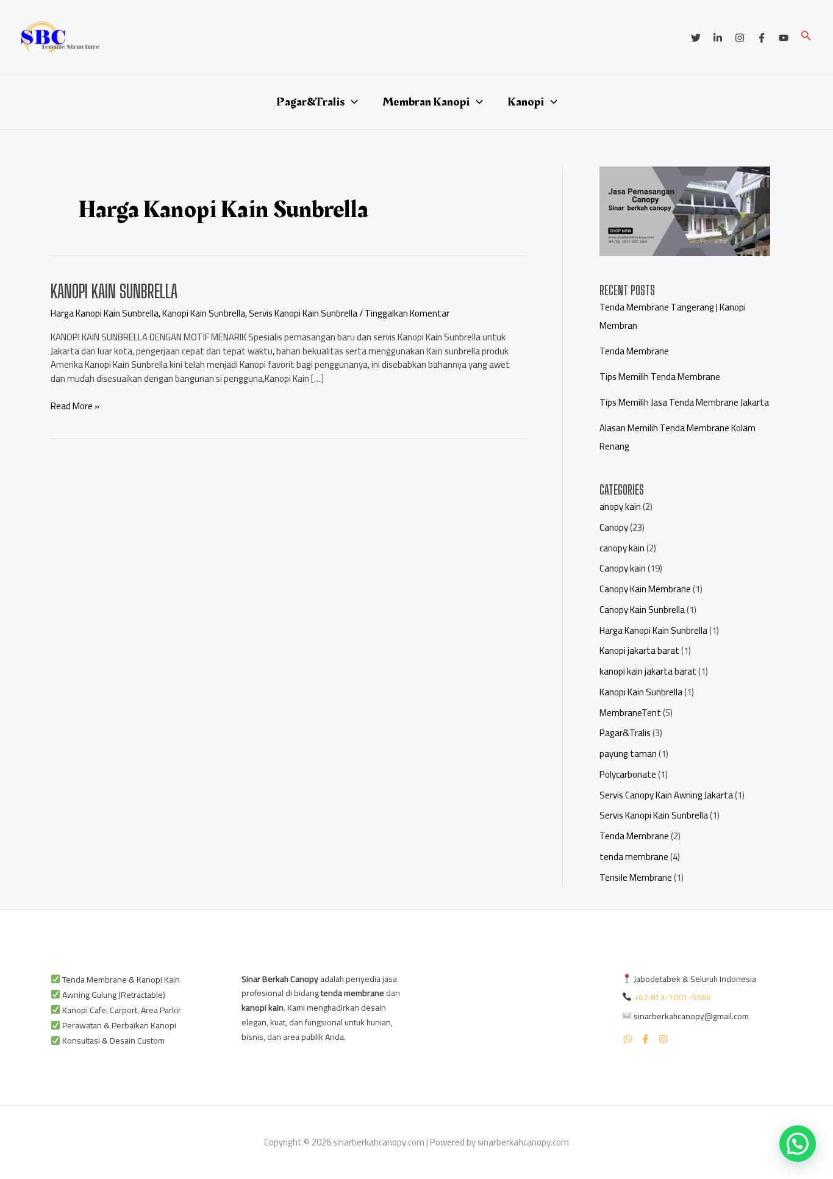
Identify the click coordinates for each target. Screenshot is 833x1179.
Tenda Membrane (634, 351)
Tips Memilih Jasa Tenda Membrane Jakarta (684, 402)
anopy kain (620, 506)
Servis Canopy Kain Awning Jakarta (666, 795)
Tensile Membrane (635, 877)
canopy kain (622, 548)
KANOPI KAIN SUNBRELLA (114, 291)
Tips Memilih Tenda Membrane (659, 376)
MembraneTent (630, 713)
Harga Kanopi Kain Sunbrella (105, 313)
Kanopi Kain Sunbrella (203, 313)
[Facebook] (762, 38)
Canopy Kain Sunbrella (642, 609)
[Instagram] (740, 38)
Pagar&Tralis (310, 102)
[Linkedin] (718, 38)
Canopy (613, 527)
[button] (806, 37)
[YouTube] (783, 38)
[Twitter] (696, 38)
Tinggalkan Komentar (407, 313)
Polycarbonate (627, 774)
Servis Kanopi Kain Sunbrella (303, 313)
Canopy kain (622, 568)
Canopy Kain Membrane (645, 589)
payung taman (628, 753)
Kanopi (525, 102)
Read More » (75, 407)
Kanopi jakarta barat (639, 650)
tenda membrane (633, 856)
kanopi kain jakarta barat (647, 671)
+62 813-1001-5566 (672, 997)
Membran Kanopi (426, 102)
